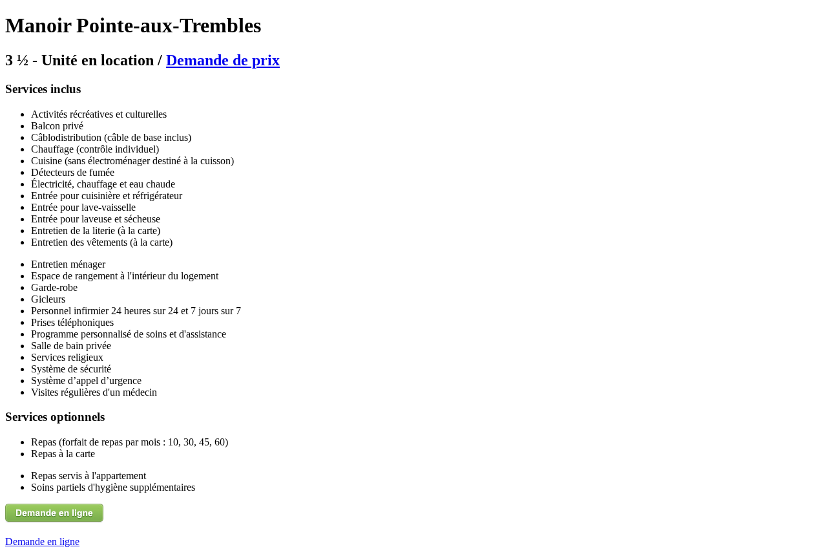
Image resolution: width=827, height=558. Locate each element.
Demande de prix (223, 60)
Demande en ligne (42, 541)
